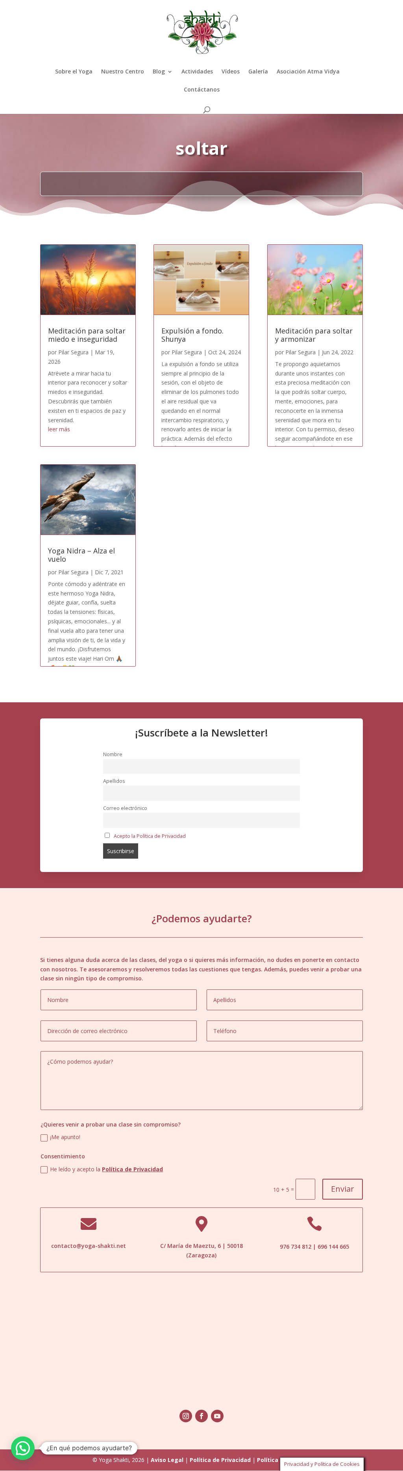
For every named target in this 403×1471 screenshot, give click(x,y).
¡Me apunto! (65, 1137)
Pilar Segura (73, 352)
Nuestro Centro (122, 72)
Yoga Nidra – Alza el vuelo (81, 555)
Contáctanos (202, 90)
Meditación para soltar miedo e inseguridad (87, 335)
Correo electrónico (125, 808)
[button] (23, 1448)
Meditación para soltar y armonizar (314, 335)
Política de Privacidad (132, 1169)
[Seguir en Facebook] (201, 1416)
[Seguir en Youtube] (217, 1416)
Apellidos (114, 781)
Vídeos (231, 72)
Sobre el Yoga (73, 72)
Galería (258, 72)
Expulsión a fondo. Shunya (192, 335)
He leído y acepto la (106, 1169)
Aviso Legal (167, 1460)
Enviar (342, 1188)
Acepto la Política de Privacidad (150, 836)
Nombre (112, 754)
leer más (59, 429)
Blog (159, 72)
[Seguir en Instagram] (185, 1416)
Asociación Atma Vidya (308, 72)
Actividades (197, 72)
